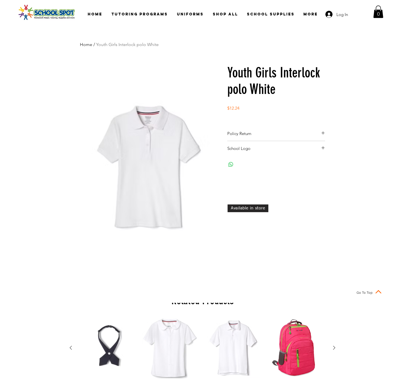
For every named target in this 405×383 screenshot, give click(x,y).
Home (86, 44)
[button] (378, 12)
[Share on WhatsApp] (231, 164)
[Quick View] (109, 348)
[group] (202, 348)
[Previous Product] (71, 347)
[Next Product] (334, 347)
